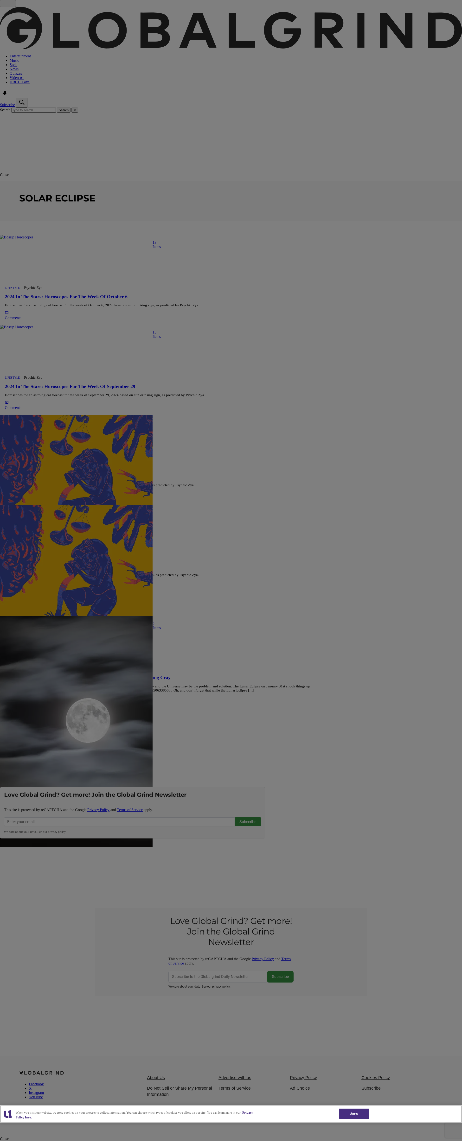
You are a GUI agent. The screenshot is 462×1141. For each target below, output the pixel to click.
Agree (354, 1113)
